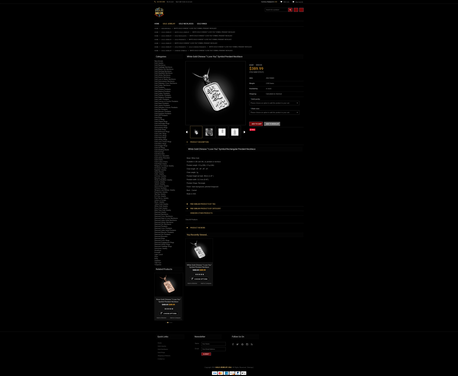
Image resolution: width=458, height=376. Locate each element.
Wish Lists (286, 2)
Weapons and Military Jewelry (164, 190)
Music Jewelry (159, 202)
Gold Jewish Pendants (162, 105)
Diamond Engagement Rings (164, 242)
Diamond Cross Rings (161, 240)
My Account (170, 2)
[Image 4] (234, 132)
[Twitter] (237, 344)
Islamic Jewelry (159, 182)
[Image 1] (214, 120)
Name (197, 343)
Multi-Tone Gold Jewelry (162, 210)
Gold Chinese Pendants (197, 47)
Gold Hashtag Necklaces (163, 71)
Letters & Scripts (160, 200)
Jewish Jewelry (159, 184)
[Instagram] (247, 344)
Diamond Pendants (161, 226)
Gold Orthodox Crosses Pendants (166, 107)
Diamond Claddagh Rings (163, 246)
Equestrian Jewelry (161, 192)
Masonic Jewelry (160, 178)
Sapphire (157, 260)
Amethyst (157, 250)
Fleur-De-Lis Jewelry (161, 198)
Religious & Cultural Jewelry (164, 166)
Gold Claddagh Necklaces (163, 67)
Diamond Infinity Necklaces (163, 222)
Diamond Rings (159, 238)
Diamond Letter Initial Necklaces (165, 220)
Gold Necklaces (181, 36)
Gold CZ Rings (159, 119)
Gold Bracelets (159, 154)
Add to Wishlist (161, 318)
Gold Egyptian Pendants (162, 113)
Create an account (186, 2)
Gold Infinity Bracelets (162, 158)
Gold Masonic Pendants (162, 111)
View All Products (191, 219)
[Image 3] (222, 132)
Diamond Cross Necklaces (163, 216)
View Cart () (299, 2)
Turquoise (157, 265)
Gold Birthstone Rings (162, 132)
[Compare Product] (296, 10)
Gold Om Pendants (161, 109)
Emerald (157, 252)
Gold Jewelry (166, 32)
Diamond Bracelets (161, 236)
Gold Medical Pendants (162, 91)
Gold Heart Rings (160, 137)
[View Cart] (301, 10)
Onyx (156, 256)
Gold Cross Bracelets (161, 156)
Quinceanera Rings (161, 127)
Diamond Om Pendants (162, 234)
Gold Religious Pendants (163, 97)
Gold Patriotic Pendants (162, 95)
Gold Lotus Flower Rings (162, 142)
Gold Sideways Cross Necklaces (165, 83)
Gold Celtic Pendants (161, 99)
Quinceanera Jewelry (161, 186)
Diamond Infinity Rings (162, 244)
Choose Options (170, 313)
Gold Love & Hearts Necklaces (165, 79)
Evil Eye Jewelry (160, 196)
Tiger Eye (157, 262)
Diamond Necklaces (161, 214)
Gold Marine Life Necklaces (164, 69)
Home (156, 28)
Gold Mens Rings (160, 144)
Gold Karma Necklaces (162, 77)
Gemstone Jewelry (160, 248)
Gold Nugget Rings (160, 146)
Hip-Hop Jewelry (160, 194)
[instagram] (257, 344)
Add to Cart (256, 124)
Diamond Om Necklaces (162, 224)
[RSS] (252, 344)
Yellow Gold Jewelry (161, 204)
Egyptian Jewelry (160, 170)
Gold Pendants (180, 39)
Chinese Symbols (181, 50)
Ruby (156, 258)
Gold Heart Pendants (161, 103)
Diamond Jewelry (160, 212)
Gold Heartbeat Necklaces (163, 73)
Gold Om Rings (159, 148)
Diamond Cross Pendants (163, 228)
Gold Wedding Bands (161, 150)
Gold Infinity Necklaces (162, 75)
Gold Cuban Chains (161, 162)
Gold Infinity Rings (160, 140)
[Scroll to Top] (300, 327)
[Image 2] (209, 132)
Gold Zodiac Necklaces (162, 85)
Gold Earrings (159, 152)
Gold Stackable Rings (161, 123)
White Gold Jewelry (182, 32)
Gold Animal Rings (160, 125)
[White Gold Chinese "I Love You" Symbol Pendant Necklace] (186, 132)
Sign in (178, 2)
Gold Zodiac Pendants (162, 93)
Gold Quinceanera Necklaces (164, 81)
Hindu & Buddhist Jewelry (163, 180)
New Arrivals (166, 28)
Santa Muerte (159, 172)
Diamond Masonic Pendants (164, 232)
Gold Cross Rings (160, 136)
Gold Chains (158, 160)
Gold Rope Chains (160, 164)
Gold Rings (158, 117)
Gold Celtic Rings (160, 134)
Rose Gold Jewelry (160, 208)
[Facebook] (233, 344)
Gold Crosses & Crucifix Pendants (166, 101)
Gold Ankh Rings (160, 129)
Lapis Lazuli (158, 254)
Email (197, 349)
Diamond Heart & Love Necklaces (166, 218)
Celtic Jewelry (159, 174)
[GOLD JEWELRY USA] (159, 16)
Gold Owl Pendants (161, 115)
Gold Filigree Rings (161, 121)
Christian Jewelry (160, 176)
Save (253, 129)
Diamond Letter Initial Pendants (165, 230)
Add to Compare (175, 318)
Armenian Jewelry (160, 168)
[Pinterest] (242, 344)
